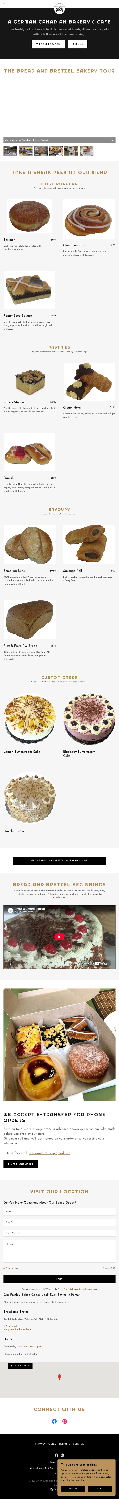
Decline (72, 1488)
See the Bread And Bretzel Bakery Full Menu (59, 861)
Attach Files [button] (12, 1268)
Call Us (78, 44)
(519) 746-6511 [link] (10, 1326)
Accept (100, 1488)
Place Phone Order (20, 1164)
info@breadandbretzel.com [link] (17, 1329)
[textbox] (59, 1212)
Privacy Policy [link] (69, 1289)
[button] (10, 4)
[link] (59, 4)
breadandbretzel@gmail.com (49, 1153)
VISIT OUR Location (48, 44)
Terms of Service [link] (85, 1289)
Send (59, 1279)
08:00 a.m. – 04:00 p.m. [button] (29, 1347)
